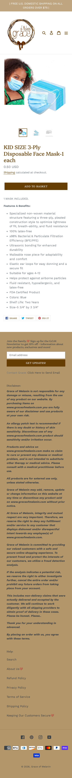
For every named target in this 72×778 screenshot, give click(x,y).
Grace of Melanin (41, 766)
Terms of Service (18, 696)
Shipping (9, 172)
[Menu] (66, 33)
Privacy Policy (16, 687)
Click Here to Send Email (43, 372)
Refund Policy (16, 678)
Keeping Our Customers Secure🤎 (30, 715)
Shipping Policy (17, 706)
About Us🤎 (15, 669)
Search (12, 659)
